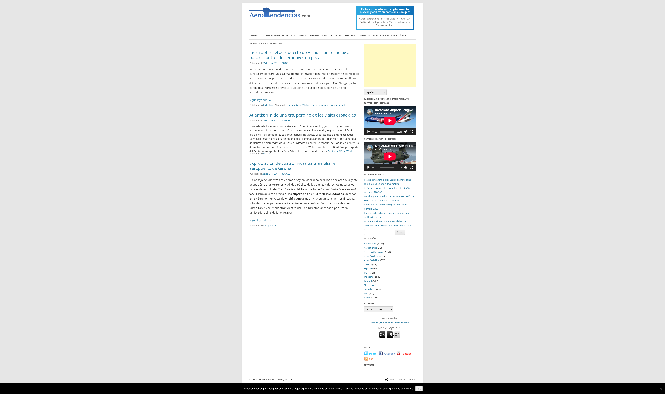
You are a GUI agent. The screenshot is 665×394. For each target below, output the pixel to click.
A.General (315, 35)
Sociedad (373, 35)
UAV (353, 35)
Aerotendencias (279, 13)
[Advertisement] (390, 65)
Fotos (394, 35)
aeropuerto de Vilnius (298, 105)
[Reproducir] (368, 131)
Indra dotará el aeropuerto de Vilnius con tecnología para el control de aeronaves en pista (299, 55)
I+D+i (346, 35)
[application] (390, 120)
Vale (419, 388)
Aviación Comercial (373, 251)
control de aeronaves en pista (325, 105)
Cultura (361, 35)
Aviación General (372, 256)
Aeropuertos (272, 35)
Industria (287, 35)
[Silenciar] (405, 131)
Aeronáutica (256, 35)
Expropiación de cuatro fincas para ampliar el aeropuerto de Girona (292, 165)
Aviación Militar (372, 260)
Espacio (384, 35)
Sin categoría (370, 285)
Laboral (338, 35)
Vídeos (402, 35)
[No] (660, 389)
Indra (344, 105)
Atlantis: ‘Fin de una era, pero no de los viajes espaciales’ (302, 115)
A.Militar (327, 35)
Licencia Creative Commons (402, 379)
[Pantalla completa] (411, 131)
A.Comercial (301, 35)
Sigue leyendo (260, 100)
